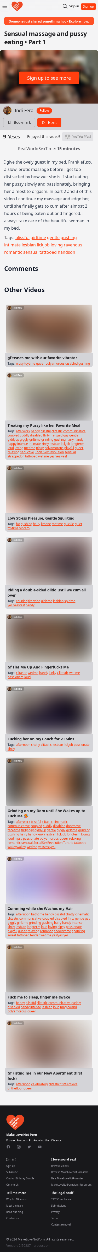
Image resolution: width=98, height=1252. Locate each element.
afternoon (23, 744)
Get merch (12, 1184)
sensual (30, 252)
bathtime (37, 914)
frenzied (56, 435)
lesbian (29, 245)
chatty (35, 744)
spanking (78, 931)
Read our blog (14, 1212)
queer (40, 363)
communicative (74, 431)
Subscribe (12, 1172)
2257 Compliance (61, 1199)
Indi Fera (24, 110)
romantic (13, 252)
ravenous (73, 245)
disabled (71, 363)
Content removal (61, 1224)
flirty (46, 435)
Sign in (74, 6)
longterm (77, 443)
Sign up (10, 1166)
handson (66, 252)
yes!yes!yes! (58, 456)
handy (78, 439)
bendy (35, 431)
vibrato (24, 528)
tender (35, 935)
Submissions (58, 1205)
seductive (27, 452)
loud (11, 448)
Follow (44, 110)
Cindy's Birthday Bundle (20, 1178)
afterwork (23, 431)
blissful (22, 237)
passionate (16, 677)
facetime (14, 830)
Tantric (68, 842)
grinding (47, 439)
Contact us (12, 1218)
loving (57, 245)
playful (69, 448)
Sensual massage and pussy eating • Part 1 (45, 37)
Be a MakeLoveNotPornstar (67, 1178)
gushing (69, 237)
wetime (43, 456)
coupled (13, 435)
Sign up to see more (49, 78)
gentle (53, 237)
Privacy (55, 1212)
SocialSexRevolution (49, 452)
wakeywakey (17, 847)
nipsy (20, 363)
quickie (69, 524)
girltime (38, 237)
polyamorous (55, 363)
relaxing (13, 452)
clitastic (56, 431)
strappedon (16, 456)
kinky (45, 443)
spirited (69, 601)
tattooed (48, 252)
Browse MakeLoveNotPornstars (69, 1172)
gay (65, 435)
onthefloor (15, 1088)
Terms (54, 1218)
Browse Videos (60, 1166)
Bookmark (22, 122)
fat (18, 524)
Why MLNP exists (16, 1199)
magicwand (68, 1007)
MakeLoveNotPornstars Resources (71, 1184)
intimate (12, 245)
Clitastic (62, 673)
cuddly (24, 435)
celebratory (39, 1084)
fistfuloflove (68, 1084)
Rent (52, 122)
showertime (62, 931)
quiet (78, 524)
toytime (29, 363)
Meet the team (14, 1205)
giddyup (13, 439)
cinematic (61, 821)
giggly (24, 439)
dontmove (73, 826)
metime (29, 448)
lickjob (43, 245)
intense (22, 443)
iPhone (46, 524)
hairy (70, 439)
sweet (12, 935)
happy (12, 443)
